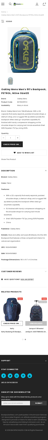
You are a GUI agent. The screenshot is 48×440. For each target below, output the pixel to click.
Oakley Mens (22, 99)
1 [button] (22, 339)
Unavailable (36, 323)
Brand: (3, 99)
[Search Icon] (10, 4)
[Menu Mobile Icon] (2, 4)
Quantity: (5, 133)
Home (3, 12)
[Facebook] (3, 375)
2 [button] (25, 339)
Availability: (5, 105)
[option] (24, 50)
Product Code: (7, 102)
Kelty (12, 328)
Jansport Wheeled (36, 328)
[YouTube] (29, 375)
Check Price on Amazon (13, 144)
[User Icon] (37, 4)
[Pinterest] (23, 375)
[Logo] (19, 4)
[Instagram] (16, 375)
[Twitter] (10, 375)
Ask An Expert (27, 279)
